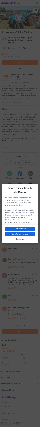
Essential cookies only (20, 234)
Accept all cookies (20, 229)
